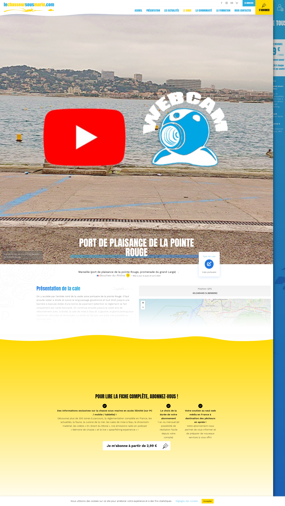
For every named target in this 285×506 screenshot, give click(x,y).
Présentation (153, 10)
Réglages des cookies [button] (187, 501)
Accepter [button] (207, 501)
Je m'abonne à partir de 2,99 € (132, 446)
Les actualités (171, 10)
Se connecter (248, 3)
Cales (113, 235)
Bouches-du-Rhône (126, 235)
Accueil (138, 10)
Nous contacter (243, 10)
